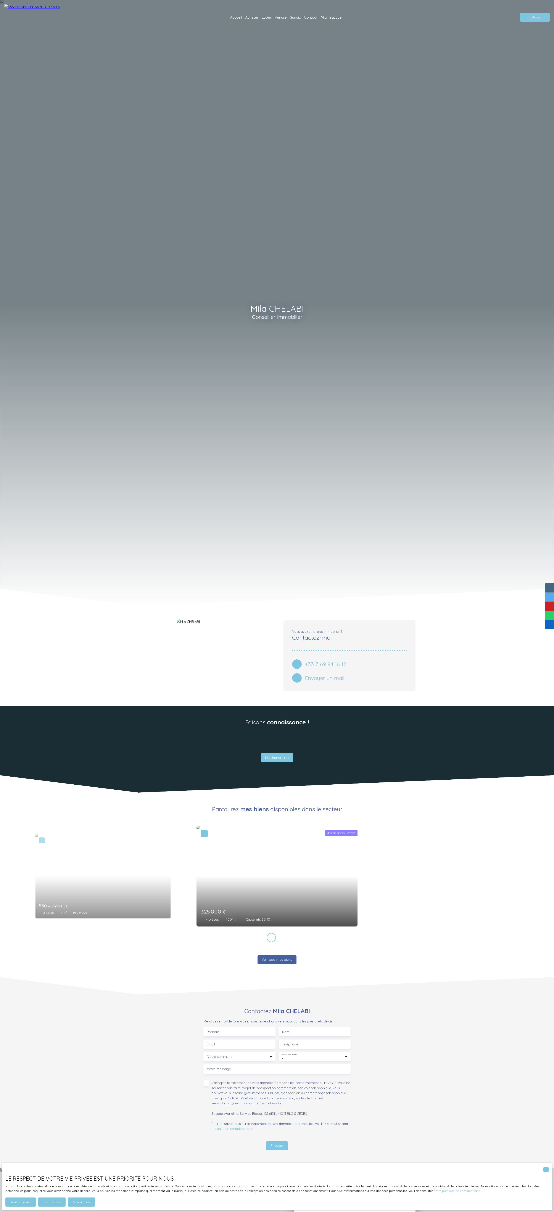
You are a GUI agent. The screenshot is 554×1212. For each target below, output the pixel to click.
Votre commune (219, 1057)
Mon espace (331, 17)
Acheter (251, 17)
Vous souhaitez (290, 1054)
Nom (286, 1032)
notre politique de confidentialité (457, 1191)
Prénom (213, 1032)
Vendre (281, 17)
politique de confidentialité (231, 1128)
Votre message (219, 1069)
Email (211, 1044)
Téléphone (290, 1044)
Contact (310, 17)
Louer (266, 17)
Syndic (295, 17)
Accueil (236, 17)
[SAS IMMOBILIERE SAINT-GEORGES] (34, 17)
